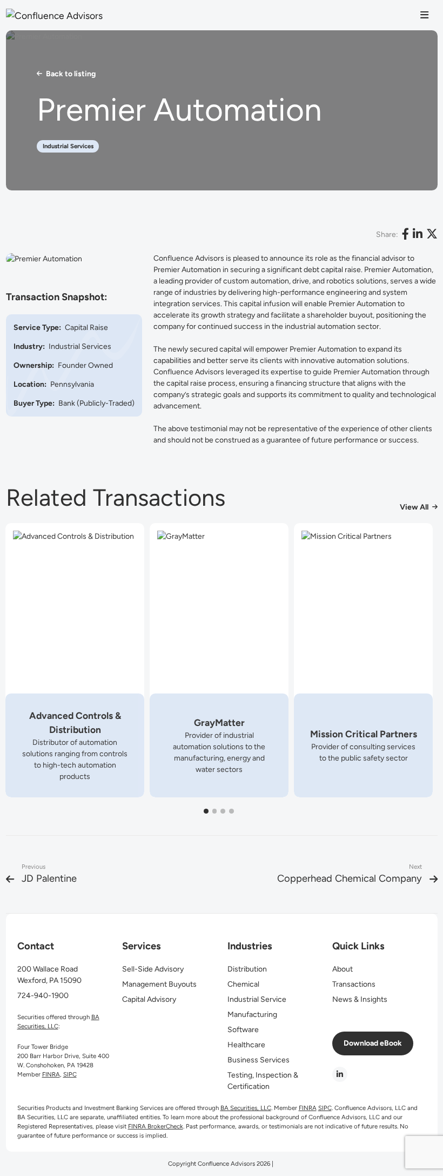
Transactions (353, 984)
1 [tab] (205, 811)
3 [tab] (223, 811)
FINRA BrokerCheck (155, 1126)
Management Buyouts (159, 984)
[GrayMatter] (219, 660)
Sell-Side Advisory (153, 969)
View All (414, 507)
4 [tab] (231, 811)
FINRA (51, 1074)
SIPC (70, 1074)
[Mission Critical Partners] (363, 660)
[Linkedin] (417, 234)
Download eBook (373, 1043)
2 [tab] (214, 811)
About (342, 969)
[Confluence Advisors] (62, 15)
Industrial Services (68, 146)
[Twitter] (432, 234)
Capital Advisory (149, 999)
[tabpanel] (74, 660)
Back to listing (71, 74)
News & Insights (359, 999)
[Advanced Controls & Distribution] (74, 660)
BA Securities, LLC (245, 1108)
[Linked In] (339, 1074)
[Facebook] (405, 234)
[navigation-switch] (424, 15)
